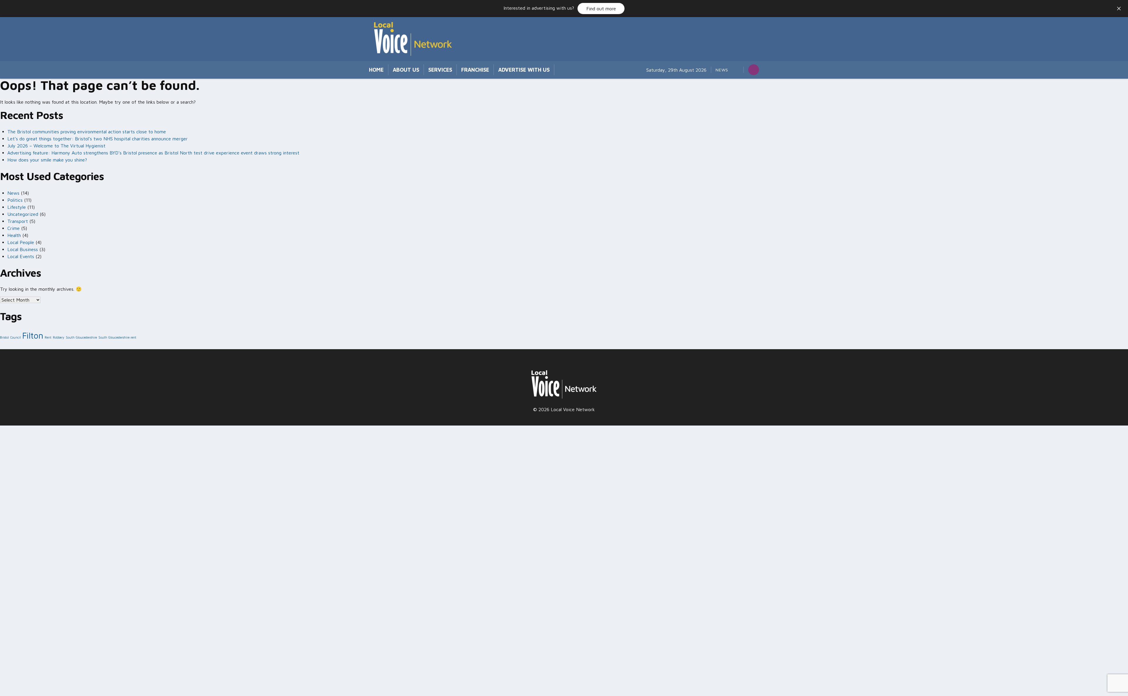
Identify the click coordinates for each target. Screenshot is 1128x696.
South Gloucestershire (81, 337)
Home (376, 70)
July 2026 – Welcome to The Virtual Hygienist (56, 145)
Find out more (601, 8)
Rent (48, 337)
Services (440, 70)
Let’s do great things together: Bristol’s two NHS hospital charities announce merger (98, 138)
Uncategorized (22, 214)
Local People (20, 242)
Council (15, 337)
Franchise (475, 70)
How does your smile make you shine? (47, 159)
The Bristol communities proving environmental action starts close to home (86, 131)
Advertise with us (524, 70)
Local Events (20, 256)
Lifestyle (16, 207)
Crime (13, 228)
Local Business (22, 249)
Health (14, 235)
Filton (32, 335)
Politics (15, 200)
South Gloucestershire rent (117, 337)
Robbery (58, 337)
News (722, 69)
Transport (17, 221)
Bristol (4, 337)
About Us (406, 70)
